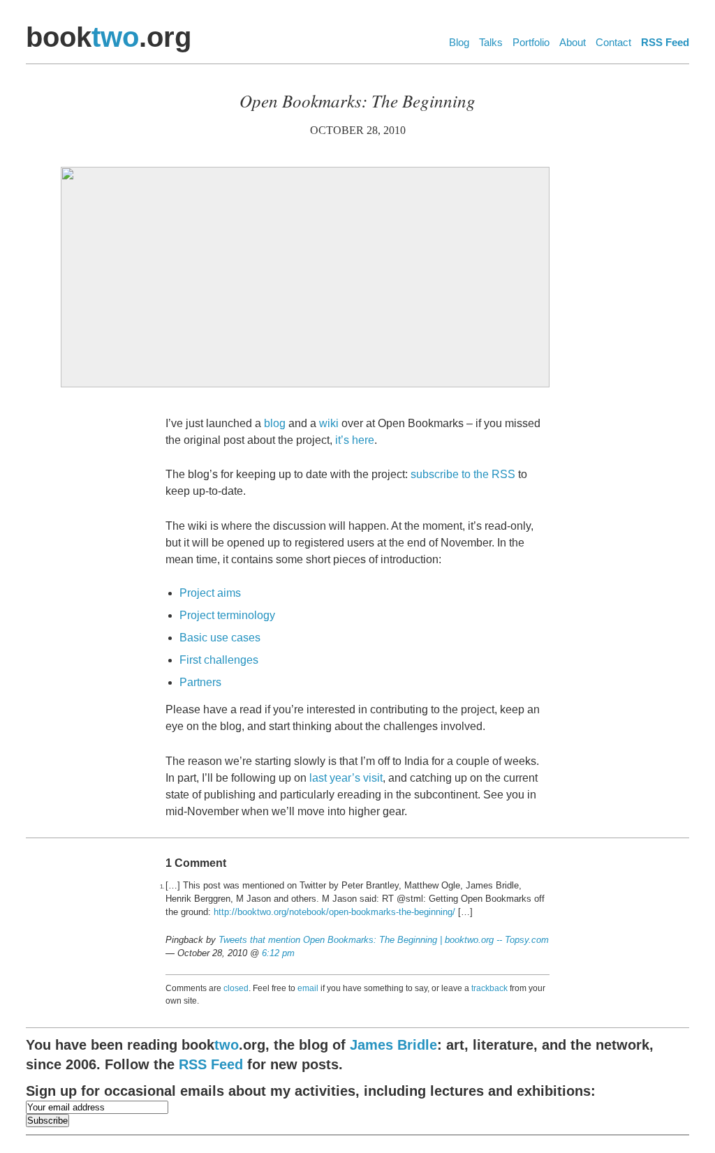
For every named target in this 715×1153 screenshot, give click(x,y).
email (307, 988)
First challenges (218, 660)
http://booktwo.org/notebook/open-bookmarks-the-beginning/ (334, 912)
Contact (613, 42)
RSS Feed (665, 42)
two (115, 37)
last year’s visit (346, 778)
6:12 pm (278, 953)
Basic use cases (219, 638)
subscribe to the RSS (463, 474)
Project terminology (227, 615)
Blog (459, 42)
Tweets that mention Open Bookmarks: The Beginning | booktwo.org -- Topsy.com (384, 940)
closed (236, 988)
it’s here (354, 440)
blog (275, 423)
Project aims (210, 593)
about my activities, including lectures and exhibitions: (311, 1091)
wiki (329, 423)
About (572, 42)
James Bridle (393, 1044)
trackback (489, 988)
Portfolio (531, 42)
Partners (200, 682)
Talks (491, 42)
